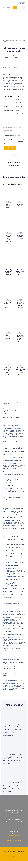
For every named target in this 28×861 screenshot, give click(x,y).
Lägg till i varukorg (10, 148)
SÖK (15, 7)
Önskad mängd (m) (9, 139)
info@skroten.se (14, 835)
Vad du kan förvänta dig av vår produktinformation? (11, 604)
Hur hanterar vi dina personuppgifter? (13, 503)
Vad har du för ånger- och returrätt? (12, 441)
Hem (4, 40)
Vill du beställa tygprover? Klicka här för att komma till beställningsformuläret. (14, 164)
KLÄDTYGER (8, 40)
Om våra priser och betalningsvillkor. (12, 654)
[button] (23, 7)
